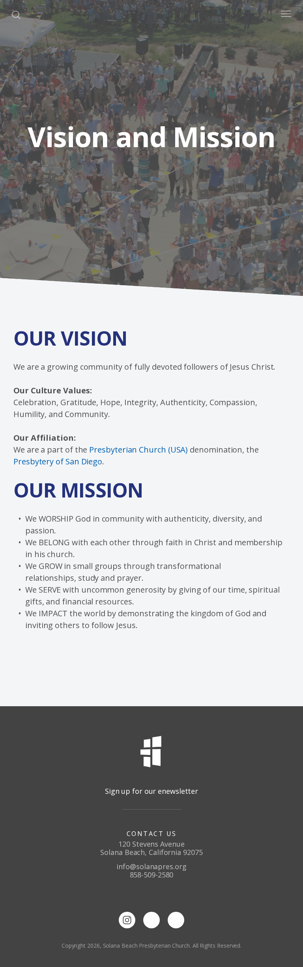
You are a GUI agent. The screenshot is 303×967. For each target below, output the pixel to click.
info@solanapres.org (151, 866)
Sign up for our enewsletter (151, 791)
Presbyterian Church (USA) (138, 449)
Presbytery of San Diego (57, 461)
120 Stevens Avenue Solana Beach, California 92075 (151, 848)
